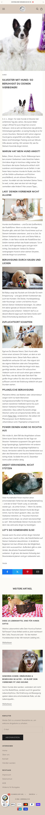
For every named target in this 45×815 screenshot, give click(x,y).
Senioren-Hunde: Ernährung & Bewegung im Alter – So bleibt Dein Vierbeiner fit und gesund (20, 679)
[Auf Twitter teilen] (17, 571)
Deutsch (32, 794)
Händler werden (8, 763)
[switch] (5, 805)
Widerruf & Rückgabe (11, 787)
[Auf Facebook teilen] (7, 571)
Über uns (5, 755)
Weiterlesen (7, 642)
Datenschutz (7, 779)
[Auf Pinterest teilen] (28, 571)
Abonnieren (13, 737)
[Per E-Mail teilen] (38, 571)
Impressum (6, 775)
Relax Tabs (12, 416)
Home (4, 750)
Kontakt (5, 759)
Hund (4, 75)
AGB (4, 783)
